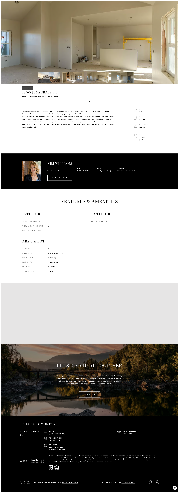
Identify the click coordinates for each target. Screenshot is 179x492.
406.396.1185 (54, 440)
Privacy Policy (128, 482)
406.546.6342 (128, 434)
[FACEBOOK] (151, 482)
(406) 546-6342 (82, 171)
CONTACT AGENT (59, 178)
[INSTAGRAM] (157, 482)
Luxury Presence (70, 482)
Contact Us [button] (89, 394)
